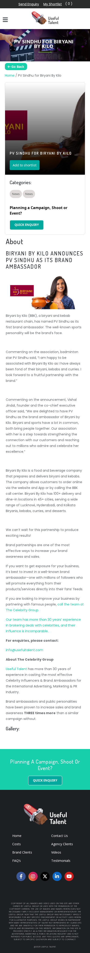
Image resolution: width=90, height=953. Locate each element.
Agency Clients (62, 844)
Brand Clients (22, 852)
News (16, 194)
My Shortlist (52, 4)
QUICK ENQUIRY (27, 225)
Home (10, 75)
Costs (16, 844)
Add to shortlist (24, 165)
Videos (56, 852)
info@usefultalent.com (24, 650)
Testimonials (60, 860)
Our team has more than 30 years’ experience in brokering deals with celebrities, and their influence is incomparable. (43, 625)
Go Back (17, 66)
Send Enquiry (28, 4)
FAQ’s (16, 860)
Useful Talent (16, 669)
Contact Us (59, 835)
